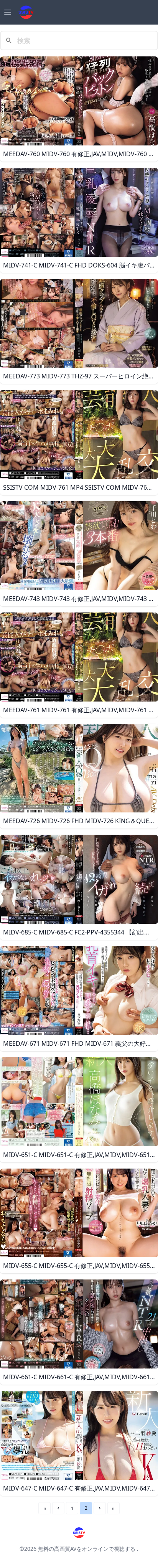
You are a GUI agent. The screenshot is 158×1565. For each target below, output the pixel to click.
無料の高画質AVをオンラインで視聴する (86, 1548)
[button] (58, 1508)
